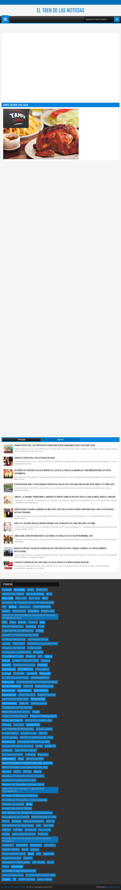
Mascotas (43, 754)
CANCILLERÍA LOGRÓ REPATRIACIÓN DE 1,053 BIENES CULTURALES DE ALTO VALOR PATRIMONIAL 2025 (53, 535)
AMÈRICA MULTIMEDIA (13, 594)
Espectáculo (8, 690)
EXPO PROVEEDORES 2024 (15, 699)
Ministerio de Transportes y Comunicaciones (24, 800)
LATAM (39, 746)
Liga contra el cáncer (25, 750)
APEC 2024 (7, 598)
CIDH (4, 622)
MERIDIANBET (8, 759)
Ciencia (22, 622)
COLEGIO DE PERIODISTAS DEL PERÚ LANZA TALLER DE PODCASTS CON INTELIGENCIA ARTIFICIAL (51, 562)
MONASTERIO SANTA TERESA (16, 808)
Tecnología (17, 866)
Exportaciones (9, 703)
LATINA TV (50, 746)
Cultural (6, 660)
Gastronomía (33, 724)
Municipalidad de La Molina (15, 817)
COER (41, 626)
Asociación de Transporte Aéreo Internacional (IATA (27, 602)
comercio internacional (13, 639)
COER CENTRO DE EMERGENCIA (17, 630)
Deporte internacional (24, 665)
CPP (40, 656)
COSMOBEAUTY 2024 (12, 656)
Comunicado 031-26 (38, 639)
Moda (29, 804)
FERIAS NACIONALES (12, 720)
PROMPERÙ (35, 845)
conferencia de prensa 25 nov (42, 643)
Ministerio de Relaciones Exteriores (19, 795)
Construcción (34, 648)
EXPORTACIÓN (38, 699)
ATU (4, 607)
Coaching (31, 626)
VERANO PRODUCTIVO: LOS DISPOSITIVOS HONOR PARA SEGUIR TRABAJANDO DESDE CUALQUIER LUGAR (54, 445)
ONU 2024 (48, 825)
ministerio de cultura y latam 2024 (19, 780)
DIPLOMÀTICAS (25, 669)
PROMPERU (7, 845)
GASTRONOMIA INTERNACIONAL (18, 729)
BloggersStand (113, 887)
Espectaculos (24, 690)
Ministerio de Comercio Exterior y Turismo (23, 776)
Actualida (6, 589)
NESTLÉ (50, 821)
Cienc (13, 622)
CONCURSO (19, 643)
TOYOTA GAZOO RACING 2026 (40, 875)
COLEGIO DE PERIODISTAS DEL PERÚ (20, 635)
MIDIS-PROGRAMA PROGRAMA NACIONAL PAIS (25, 767)
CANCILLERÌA (47, 611)
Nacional (16, 821)
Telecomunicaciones (12, 875)
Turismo (6, 879)
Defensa (45, 660)
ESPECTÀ (28, 686)
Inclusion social (28, 733)
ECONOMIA (19, 673)
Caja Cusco (24, 607)
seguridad (49, 853)
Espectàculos (9, 695)
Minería (37, 771)
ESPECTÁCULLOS (44, 686)
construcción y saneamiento (16, 652)
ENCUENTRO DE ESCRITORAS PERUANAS (37, 682)
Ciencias (33, 622)
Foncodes (19, 724)
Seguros (28, 858)
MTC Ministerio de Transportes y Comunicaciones (27, 812)
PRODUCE (43, 834)
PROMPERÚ (21, 845)
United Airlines (44, 879)
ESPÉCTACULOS (27, 695)
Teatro (5, 866)
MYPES (5, 821)
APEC (49, 594)
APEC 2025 (21, 598)
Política (5, 834)
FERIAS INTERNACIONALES (43, 716)
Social (50, 862)
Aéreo (30, 589)
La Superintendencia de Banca (17, 746)
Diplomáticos (42, 669)
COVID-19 (30, 656)
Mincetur (6, 771)
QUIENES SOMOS (10, 849)
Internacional (8, 741)
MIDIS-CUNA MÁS (34, 759)
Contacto (38, 652)
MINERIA (27, 771)
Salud (31, 853)
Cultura (48, 656)
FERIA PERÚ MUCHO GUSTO (16, 712)
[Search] (117, 19)
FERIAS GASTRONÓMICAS (15, 716)
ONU (38, 825)
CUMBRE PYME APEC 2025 (25, 660)
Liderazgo (7, 750)
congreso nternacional (13, 648)
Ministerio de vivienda (13, 804)
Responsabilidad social (13, 853)
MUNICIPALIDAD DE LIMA (44, 817)
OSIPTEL (6, 829)
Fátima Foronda (38, 703)
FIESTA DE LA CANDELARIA (38, 720)
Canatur (6, 611)
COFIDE (39, 630)
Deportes (42, 665)
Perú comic (44, 829)
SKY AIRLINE (38, 862)
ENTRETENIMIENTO (11, 686)
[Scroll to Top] (117, 886)
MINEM (17, 771)
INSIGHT (43, 733)
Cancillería (33, 611)
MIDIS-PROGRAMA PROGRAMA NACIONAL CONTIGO (27, 763)
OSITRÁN (17, 829)
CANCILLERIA (19, 611)
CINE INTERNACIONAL (12, 626)
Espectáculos (41, 690)
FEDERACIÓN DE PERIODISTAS (17, 707)
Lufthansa (30, 754)
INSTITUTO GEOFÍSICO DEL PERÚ (36, 737)
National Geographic (33, 821)
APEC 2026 (34, 598)
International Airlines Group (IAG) (33, 741)
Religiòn (35, 849)
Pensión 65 (30, 829)
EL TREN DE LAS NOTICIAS (60, 10)
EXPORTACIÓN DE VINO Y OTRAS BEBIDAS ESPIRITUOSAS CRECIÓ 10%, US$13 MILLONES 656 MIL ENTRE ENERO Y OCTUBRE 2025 (64, 484)
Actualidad (19, 589)
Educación (45, 673)
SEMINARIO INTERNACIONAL (16, 862)
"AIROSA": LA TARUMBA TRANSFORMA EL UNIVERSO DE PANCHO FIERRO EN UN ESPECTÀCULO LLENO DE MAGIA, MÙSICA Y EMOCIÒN (64, 496)
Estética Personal (46, 695)
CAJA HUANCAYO (41, 607)
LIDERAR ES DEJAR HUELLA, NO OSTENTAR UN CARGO (34, 457)
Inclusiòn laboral (10, 733)
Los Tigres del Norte (12, 754)
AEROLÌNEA (41, 589)
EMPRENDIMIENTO (40, 677)
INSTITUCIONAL (10, 737)
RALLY (25, 849)
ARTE (45, 598)
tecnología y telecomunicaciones (19, 871)
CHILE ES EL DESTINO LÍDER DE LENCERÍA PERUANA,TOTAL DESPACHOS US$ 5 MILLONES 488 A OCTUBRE (54, 523)
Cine (42, 622)
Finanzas (6, 724)
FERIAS (35, 712)
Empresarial (8, 682)
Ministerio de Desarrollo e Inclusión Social (23, 784)
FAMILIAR (23, 703)
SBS (38, 853)
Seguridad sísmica (11, 858)
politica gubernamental (23, 834)
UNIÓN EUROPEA (26, 879)
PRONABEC (49, 845)
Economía (32, 673)
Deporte (6, 665)
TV (14, 879)
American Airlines (35, 594)
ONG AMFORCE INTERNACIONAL (17, 825)
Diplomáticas (8, 669)
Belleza (12, 607)
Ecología (6, 673)
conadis (6, 643)
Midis (20, 759)
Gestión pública (44, 729)
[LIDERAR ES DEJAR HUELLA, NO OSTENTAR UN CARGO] (8, 461)
